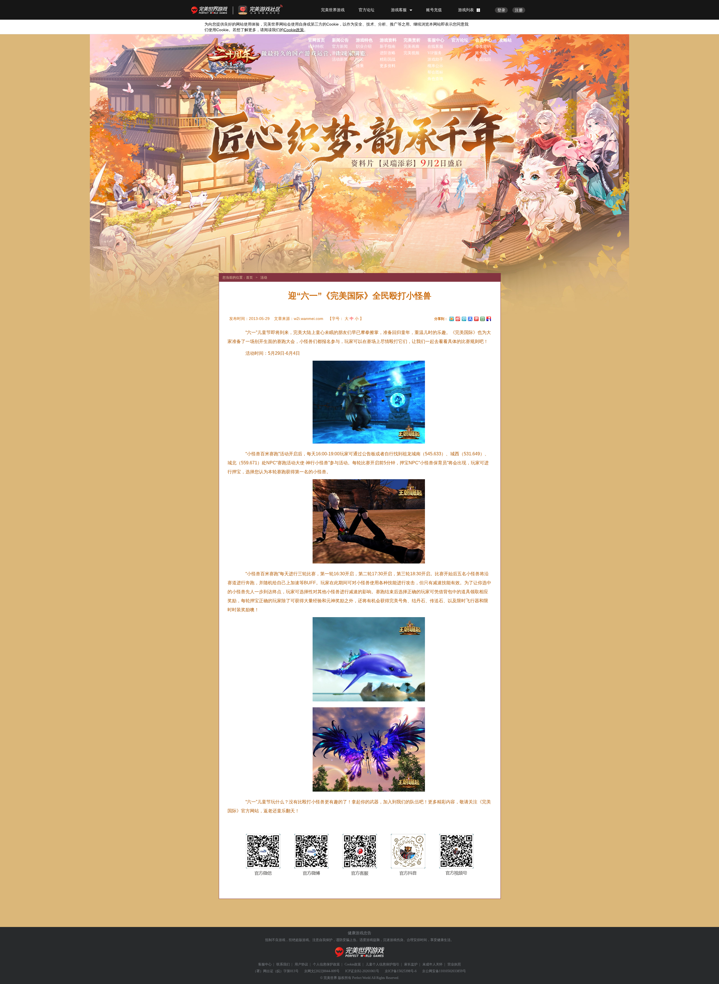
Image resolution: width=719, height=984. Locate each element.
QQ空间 (451, 318)
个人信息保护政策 (326, 964)
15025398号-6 (407, 971)
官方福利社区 (265, 10)
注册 (519, 10)
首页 (249, 277)
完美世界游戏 (210, 10)
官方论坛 (366, 10)
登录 (501, 10)
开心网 (476, 318)
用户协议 (301, 964)
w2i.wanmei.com (308, 318)
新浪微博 (458, 318)
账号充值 (434, 10)
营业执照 (454, 964)
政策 (294, 30)
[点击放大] (364, 404)
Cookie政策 (353, 964)
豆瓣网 (482, 318)
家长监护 (411, 964)
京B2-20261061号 (366, 971)
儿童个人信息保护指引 (382, 964)
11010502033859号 (452, 971)
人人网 (470, 318)
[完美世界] (359, 952)
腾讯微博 (464, 318)
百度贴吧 (489, 318)
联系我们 (283, 964)
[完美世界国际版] (233, 54)
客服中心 (265, 964)
